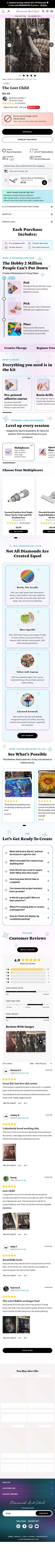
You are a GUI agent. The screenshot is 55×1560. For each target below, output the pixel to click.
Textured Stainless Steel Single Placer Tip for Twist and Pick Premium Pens (18, 515)
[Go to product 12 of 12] (40, 537)
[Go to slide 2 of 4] (27, 825)
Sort (32, 1063)
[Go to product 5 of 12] (25, 537)
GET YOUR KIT (27, 736)
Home (4, 79)
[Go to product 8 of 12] (31, 537)
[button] (51, 44)
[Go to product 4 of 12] (23, 537)
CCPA (24, 1537)
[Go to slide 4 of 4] (31, 825)
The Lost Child (31, 79)
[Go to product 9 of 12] (33, 537)
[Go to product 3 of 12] (21, 537)
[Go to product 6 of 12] (27, 537)
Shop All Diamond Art (16, 79)
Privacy (17, 1537)
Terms (10, 1537)
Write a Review (29, 950)
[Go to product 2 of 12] (18, 537)
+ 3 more (24, 1227)
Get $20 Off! (33, 1521)
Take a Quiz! (21, 1521)
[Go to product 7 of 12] (29, 537)
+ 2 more (24, 1330)
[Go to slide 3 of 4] (29, 825)
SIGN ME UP (43, 1513)
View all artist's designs (16, 100)
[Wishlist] (47, 11)
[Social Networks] (18, 1526)
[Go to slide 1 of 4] (24, 825)
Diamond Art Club (31, 1539)
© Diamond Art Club (18, 520)
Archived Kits (41, 1537)
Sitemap (31, 1537)
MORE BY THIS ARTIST (27, 140)
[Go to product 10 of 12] (36, 537)
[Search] (43, 11)
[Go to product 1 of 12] (15, 537)
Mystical (27, 132)
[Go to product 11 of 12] (38, 537)
